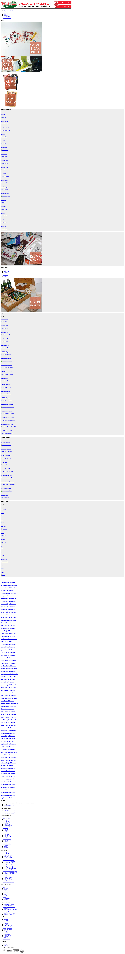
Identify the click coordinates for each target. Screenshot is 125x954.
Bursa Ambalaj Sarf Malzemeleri (8, 636)
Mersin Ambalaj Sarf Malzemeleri (8, 736)
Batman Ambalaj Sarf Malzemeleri (8, 617)
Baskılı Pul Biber (4, 147)
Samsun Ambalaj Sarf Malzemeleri (8, 760)
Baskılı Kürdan (3, 219)
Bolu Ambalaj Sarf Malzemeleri (7, 631)
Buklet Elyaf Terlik (4, 325)
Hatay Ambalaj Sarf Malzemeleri (8, 679)
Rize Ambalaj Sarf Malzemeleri (7, 754)
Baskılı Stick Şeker (7, 844)
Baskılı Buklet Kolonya (7, 877)
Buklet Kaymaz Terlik (5, 332)
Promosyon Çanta (4, 495)
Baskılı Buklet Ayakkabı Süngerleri (7, 417)
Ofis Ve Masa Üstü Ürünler (5, 455)
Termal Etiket (6, 920)
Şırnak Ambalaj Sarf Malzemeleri (8, 771)
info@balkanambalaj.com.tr (8, 805)
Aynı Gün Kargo (13, 810)
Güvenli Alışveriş (10, 813)
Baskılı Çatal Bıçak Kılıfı (7, 821)
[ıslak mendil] (21, 265)
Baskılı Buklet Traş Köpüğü (8, 878)
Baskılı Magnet (3, 200)
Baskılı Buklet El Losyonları (8, 874)
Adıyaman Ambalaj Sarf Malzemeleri (9, 585)
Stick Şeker (5, 275)
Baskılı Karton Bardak (5, 127)
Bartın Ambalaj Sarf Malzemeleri (8, 614)
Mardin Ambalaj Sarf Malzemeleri (8, 733)
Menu (2, 20)
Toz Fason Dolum (6, 945)
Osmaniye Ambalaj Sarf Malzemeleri (9, 752)
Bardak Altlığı (6, 819)
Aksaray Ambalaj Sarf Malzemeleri (8, 593)
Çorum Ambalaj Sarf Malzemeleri (8, 644)
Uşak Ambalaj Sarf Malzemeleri (8, 787)
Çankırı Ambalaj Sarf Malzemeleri (8, 641)
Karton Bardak (6, 271)
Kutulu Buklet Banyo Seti (5, 391)
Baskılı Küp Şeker (6, 831)
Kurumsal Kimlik (4, 559)
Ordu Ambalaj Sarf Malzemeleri (8, 749)
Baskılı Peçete (3, 226)
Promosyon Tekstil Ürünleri (6, 488)
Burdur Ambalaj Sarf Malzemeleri (8, 633)
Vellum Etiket (6, 919)
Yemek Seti (5, 847)
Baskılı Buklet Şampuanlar (8, 882)
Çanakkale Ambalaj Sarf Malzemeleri (9, 639)
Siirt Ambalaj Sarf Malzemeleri (7, 765)
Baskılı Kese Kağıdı (4, 186)
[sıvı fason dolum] (11, 107)
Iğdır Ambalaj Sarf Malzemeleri (7, 682)
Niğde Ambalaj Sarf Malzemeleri (8, 746)
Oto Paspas (3, 506)
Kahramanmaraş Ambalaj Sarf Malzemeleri (10, 693)
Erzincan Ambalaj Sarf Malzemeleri (8, 660)
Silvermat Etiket (6, 922)
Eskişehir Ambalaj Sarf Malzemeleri (8, 666)
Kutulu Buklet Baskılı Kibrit (6, 358)
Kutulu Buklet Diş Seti (5, 345)
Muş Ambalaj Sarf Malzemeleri (7, 741)
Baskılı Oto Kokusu (4, 180)
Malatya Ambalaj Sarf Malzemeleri (8, 728)
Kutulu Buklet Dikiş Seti (5, 384)
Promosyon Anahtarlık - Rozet (6, 475)
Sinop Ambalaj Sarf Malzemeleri (8, 768)
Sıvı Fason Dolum (6, 944)
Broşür (2, 565)
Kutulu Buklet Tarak (4, 378)
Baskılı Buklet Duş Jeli (7, 879)
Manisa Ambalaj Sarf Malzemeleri (8, 730)
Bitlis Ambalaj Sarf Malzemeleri (8, 628)
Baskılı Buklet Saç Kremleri (8, 880)
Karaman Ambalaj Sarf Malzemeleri (9, 698)
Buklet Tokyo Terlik (4, 319)
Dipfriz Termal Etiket (7, 935)
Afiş (1, 546)
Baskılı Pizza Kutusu (4, 167)
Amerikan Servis (6, 818)
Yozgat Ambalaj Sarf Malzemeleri (8, 795)
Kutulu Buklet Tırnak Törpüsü (6, 371)
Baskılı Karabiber (4, 154)
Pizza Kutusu (5, 273)
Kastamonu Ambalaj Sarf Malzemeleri (9, 703)
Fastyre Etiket (6, 933)
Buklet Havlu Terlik (4, 338)
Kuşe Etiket (5, 930)
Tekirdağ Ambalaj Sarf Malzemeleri (8, 776)
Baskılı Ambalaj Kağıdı (5, 193)
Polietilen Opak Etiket (7, 925)
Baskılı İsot (3, 140)
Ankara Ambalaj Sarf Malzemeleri (8, 598)
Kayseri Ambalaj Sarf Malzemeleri (8, 706)
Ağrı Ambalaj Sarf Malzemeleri (7, 590)
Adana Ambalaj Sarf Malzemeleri (8, 582)
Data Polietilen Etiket (7, 936)
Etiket (4, 270)
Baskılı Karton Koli (4, 121)
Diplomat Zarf (3, 526)
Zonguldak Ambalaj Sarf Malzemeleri (9, 798)
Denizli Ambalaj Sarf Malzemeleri (8, 647)
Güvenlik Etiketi (6, 931)
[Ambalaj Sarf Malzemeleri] (36, 8)
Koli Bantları (5, 272)
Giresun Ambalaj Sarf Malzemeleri (8, 671)
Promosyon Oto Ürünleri (5, 442)
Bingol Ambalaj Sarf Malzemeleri (8, 625)
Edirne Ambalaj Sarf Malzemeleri (8, 655)
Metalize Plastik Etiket (7, 926)
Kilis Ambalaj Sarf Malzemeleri (7, 709)
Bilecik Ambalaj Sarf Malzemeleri (8, 623)
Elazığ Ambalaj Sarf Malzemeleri (8, 658)
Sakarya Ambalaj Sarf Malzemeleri (8, 757)
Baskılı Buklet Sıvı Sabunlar (8, 876)
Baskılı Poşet (3, 206)
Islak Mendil (5, 276)
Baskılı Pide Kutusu (4, 173)
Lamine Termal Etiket (7, 929)
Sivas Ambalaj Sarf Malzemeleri (8, 773)
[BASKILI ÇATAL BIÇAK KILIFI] (21, 55)
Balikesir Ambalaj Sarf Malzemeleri (8, 612)
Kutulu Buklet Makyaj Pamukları (7, 404)
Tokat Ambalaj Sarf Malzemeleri (8, 779)
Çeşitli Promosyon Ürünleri (6, 449)
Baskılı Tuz (3, 114)
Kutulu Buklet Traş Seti (5, 352)
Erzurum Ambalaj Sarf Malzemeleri (8, 663)
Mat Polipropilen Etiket (7, 928)
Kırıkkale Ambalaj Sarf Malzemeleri (8, 711)
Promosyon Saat (4, 462)
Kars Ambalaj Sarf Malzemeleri (7, 701)
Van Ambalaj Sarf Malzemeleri (7, 789)
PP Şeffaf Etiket (6, 923)
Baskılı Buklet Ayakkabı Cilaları (7, 430)
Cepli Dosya (3, 539)
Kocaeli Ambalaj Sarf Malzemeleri (8, 720)
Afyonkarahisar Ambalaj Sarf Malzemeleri (10, 588)
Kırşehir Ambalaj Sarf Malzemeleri (8, 717)
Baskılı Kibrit (3, 213)
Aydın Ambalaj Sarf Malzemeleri (8, 609)
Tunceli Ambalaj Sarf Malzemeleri (8, 784)
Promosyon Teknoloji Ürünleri (6, 468)
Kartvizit (2, 572)
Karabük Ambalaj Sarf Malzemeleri (8, 695)
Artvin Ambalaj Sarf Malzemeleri (8, 606)
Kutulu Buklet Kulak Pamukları (6, 411)
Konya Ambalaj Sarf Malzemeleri (8, 722)
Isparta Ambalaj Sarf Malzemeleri (8, 685)
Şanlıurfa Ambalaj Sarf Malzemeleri (8, 763)
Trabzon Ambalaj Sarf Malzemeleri (8, 781)
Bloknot (2, 513)
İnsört (2, 519)
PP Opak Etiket (6, 924)
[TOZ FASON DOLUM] (11, 90)
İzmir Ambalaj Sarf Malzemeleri (8, 690)
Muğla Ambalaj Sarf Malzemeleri (8, 738)
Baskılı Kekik (3, 134)
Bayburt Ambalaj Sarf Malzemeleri (8, 620)
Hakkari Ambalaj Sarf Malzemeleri (8, 676)
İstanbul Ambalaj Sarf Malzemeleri (8, 687)
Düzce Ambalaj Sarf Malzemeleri (8, 652)
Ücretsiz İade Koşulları (13, 811)
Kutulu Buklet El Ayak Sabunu (6, 365)
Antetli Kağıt (3, 533)
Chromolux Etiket (6, 939)
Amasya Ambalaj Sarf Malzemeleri (8, 596)
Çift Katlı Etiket (6, 937)
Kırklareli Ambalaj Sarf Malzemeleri (8, 714)
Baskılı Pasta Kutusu (4, 160)
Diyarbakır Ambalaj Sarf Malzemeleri (9, 649)
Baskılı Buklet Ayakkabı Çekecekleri (7, 424)
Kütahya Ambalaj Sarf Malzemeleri (8, 725)
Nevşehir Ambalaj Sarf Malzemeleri (8, 744)
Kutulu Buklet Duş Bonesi (5, 397)
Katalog (2, 552)
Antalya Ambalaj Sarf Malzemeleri (8, 601)
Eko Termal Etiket (6, 934)
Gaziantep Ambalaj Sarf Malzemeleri (9, 668)
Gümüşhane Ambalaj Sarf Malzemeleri (9, 674)
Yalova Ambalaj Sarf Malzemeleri (8, 792)
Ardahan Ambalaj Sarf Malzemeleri (8, 604)
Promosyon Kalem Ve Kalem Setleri (7, 482)
